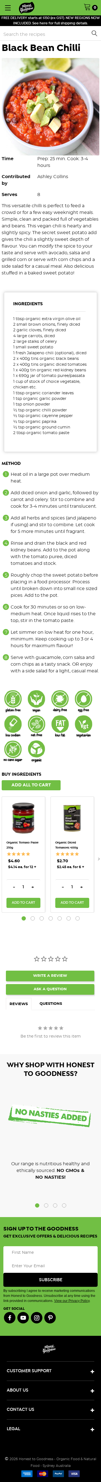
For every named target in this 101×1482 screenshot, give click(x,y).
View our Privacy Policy (71, 1301)
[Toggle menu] (7, 7)
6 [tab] (68, 918)
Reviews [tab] (19, 1004)
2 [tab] (33, 918)
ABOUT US (17, 1390)
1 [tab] (24, 918)
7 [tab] (77, 918)
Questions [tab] (51, 1004)
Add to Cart (23, 902)
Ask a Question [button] (50, 989)
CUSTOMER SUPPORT (29, 1371)
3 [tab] (42, 918)
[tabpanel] (26, 854)
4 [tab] (51, 918)
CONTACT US (20, 1410)
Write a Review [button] (50, 976)
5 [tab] (60, 918)
